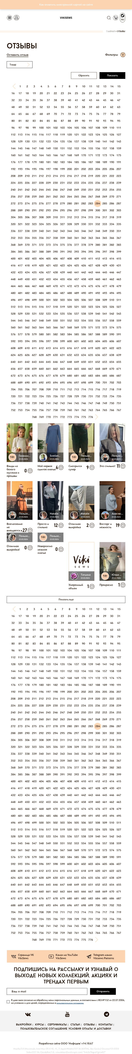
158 (111, 148)
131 (34, 141)
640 (13, 362)
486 (55, 293)
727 (62, 396)
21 (48, 93)
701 (104, 382)
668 (97, 368)
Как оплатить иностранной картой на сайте (66, 4)
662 (55, 368)
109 (104, 127)
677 (48, 375)
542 (111, 313)
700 (97, 382)
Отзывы (89, 1024)
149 (48, 148)
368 (13, 244)
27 (90, 93)
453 (48, 279)
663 (62, 368)
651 (90, 362)
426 (83, 265)
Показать (112, 75)
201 (76, 169)
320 (13, 224)
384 (13, 251)
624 (13, 355)
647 (62, 362)
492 (97, 293)
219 (90, 176)
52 (41, 107)
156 (97, 148)
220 (97, 176)
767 (119, 410)
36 (41, 100)
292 (41, 210)
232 (69, 182)
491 (90, 293)
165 (48, 155)
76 (97, 114)
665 (76, 368)
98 (27, 127)
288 (13, 210)
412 (97, 258)
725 (48, 396)
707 (34, 389)
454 (55, 279)
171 (90, 155)
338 (27, 231)
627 (34, 355)
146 (27, 148)
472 (69, 286)
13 (104, 86)
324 (41, 224)
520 (69, 306)
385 (20, 251)
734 (111, 396)
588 (97, 334)
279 (62, 203)
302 (111, 210)
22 (55, 93)
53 (48, 107)
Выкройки (23, 1024)
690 (27, 382)
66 (27, 114)
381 (104, 244)
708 (41, 389)
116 (41, 134)
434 (27, 272)
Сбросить (83, 75)
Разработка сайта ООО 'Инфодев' (60, 1043)
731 (90, 396)
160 (13, 155)
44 (97, 100)
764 (97, 410)
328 (69, 224)
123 (90, 134)
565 (48, 327)
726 (55, 396)
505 (76, 300)
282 (83, 203)
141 (104, 141)
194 (27, 169)
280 (69, 203)
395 (90, 251)
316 (97, 217)
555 (90, 320)
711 (62, 389)
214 (55, 176)
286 (111, 203)
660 (41, 368)
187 (90, 162)
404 (41, 258)
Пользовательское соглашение (43, 1028)
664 (69, 368)
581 (48, 334)
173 (104, 155)
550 (55, 320)
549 (48, 320)
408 (69, 258)
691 (34, 382)
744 (69, 403)
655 (119, 362)
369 (20, 244)
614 (55, 348)
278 (55, 203)
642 (27, 362)
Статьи (75, 1024)
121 (76, 134)
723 (34, 396)
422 (55, 265)
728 (69, 396)
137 (76, 141)
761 (76, 410)
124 (97, 134)
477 (104, 286)
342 (55, 231)
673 (20, 375)
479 (119, 286)
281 (76, 203)
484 (41, 293)
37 (48, 100)
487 (62, 293)
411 (90, 258)
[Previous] (13, 86)
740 (41, 403)
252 (97, 189)
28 (97, 93)
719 (119, 389)
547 (34, 320)
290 (27, 210)
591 (119, 334)
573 (104, 327)
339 (34, 231)
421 (48, 265)
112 (13, 134)
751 (119, 403)
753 (20, 410)
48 (13, 107)
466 (27, 286)
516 (41, 306)
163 (34, 155)
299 (90, 210)
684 (97, 375)
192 (13, 169)
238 (111, 182)
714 (83, 389)
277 (48, 203)
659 (34, 368)
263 (62, 196)
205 (104, 169)
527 (119, 306)
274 (27, 203)
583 (62, 334)
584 (69, 334)
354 (27, 238)
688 (13, 382)
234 (83, 182)
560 (13, 327)
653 (104, 362)
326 (55, 224)
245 (48, 189)
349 (104, 231)
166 (55, 155)
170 (83, 155)
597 (48, 341)
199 (62, 169)
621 (104, 348)
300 (97, 210)
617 (76, 348)
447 (119, 272)
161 (20, 155)
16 (13, 93)
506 (83, 300)
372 (41, 244)
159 (119, 148)
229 (48, 182)
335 (119, 224)
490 (83, 293)
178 (27, 162)
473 (76, 286)
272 (13, 203)
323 (34, 224)
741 (48, 403)
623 (119, 348)
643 (34, 362)
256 (13, 196)
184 (69, 162)
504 (69, 300)
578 (27, 334)
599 (62, 341)
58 (83, 107)
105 (76, 127)
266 (83, 196)
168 (69, 155)
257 (20, 196)
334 (111, 224)
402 (27, 258)
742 (55, 403)
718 (111, 389)
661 (48, 368)
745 (76, 403)
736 (13, 403)
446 (111, 272)
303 (119, 210)
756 (41, 410)
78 (111, 114)
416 (13, 265)
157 (104, 148)
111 (119, 127)
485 (48, 293)
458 (83, 279)
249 (76, 189)
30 (111, 93)
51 (34, 107)
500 (41, 300)
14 (111, 86)
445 (104, 272)
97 (20, 127)
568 (69, 327)
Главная (110, 31)
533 (48, 313)
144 (13, 148)
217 (76, 176)
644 (41, 362)
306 (27, 217)
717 (104, 389)
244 (41, 189)
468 (41, 286)
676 (41, 375)
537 (76, 313)
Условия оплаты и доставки (90, 1028)
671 (119, 368)
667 (90, 368)
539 (90, 313)
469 (48, 286)
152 (69, 148)
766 (111, 410)
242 (27, 189)
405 (48, 258)
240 (13, 189)
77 (104, 114)
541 (104, 313)
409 (76, 258)
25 (76, 93)
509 (104, 300)
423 (62, 265)
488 (69, 293)
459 (90, 279)
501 (48, 300)
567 (62, 327)
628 (41, 355)
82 (27, 120)
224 (13, 182)
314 (83, 217)
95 (118, 120)
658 (27, 368)
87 (62, 120)
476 (97, 286)
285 (104, 203)
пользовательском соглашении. (70, 1003)
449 (20, 279)
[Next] (97, 417)
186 (83, 162)
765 (104, 410)
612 (41, 348)
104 (69, 127)
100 (41, 127)
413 (104, 258)
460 (97, 279)
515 (34, 306)
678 (55, 375)
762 (83, 410)
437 (48, 272)
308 (41, 217)
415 (119, 258)
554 (83, 320)
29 (104, 93)
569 (76, 327)
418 (27, 265)
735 (119, 396)
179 (34, 162)
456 (69, 279)
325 (48, 224)
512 (13, 306)
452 (41, 279)
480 (13, 293)
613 (48, 348)
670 (111, 368)
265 (76, 196)
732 (97, 396)
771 (55, 417)
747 (90, 403)
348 (97, 231)
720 (13, 396)
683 (90, 375)
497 (20, 300)
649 (76, 362)
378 (83, 244)
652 (97, 362)
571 (90, 327)
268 (97, 196)
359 (62, 238)
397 (104, 251)
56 (69, 107)
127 (119, 134)
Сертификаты (57, 1024)
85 (48, 120)
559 (119, 320)
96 (13, 127)
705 (20, 389)
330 (83, 224)
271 (119, 196)
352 (13, 238)
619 (90, 348)
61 (104, 107)
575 (119, 327)
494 (111, 293)
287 (119, 203)
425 (76, 265)
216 (69, 176)
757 (48, 410)
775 (83, 417)
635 (90, 355)
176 (13, 162)
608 (13, 348)
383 (119, 244)
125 (104, 134)
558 (111, 320)
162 (27, 155)
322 (27, 224)
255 (119, 189)
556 (97, 320)
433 (20, 272)
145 (20, 148)
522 (83, 306)
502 (55, 300)
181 (48, 162)
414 (111, 258)
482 (27, 293)
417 (20, 265)
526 (111, 306)
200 (69, 169)
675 (34, 375)
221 (104, 176)
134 (55, 141)
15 (118, 86)
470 (55, 286)
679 (62, 375)
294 (55, 210)
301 (104, 210)
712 (69, 389)
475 (90, 286)
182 (55, 162)
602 (83, 341)
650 (83, 362)
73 (76, 114)
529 (20, 313)
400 (13, 258)
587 (90, 334)
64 (13, 114)
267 (90, 196)
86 (55, 120)
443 (90, 272)
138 (83, 141)
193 (20, 169)
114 (27, 134)
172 (97, 155)
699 (90, 382)
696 (69, 382)
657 (20, 368)
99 (34, 127)
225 (20, 182)
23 (62, 93)
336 (13, 231)
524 (97, 306)
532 (41, 313)
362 (83, 238)
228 (41, 182)
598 (55, 341)
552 (69, 320)
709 (48, 389)
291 (34, 210)
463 (119, 279)
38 (55, 100)
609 (20, 348)
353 (20, 238)
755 (34, 410)
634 (83, 355)
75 (90, 114)
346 (83, 231)
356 (41, 238)
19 (34, 93)
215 (62, 176)
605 (104, 341)
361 (76, 238)
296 (69, 210)
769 (41, 417)
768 (34, 417)
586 (83, 334)
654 (111, 362)
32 (13, 100)
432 (13, 272)
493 (104, 293)
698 (83, 382)
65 (20, 114)
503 (62, 300)
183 (62, 162)
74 (83, 114)
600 (69, 341)
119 (62, 134)
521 (76, 306)
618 (83, 348)
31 (118, 93)
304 (13, 217)
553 (76, 320)
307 (34, 217)
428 (97, 265)
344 (69, 231)
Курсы (39, 1024)
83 (34, 120)
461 (104, 279)
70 (55, 114)
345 (76, 231)
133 (48, 141)
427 (90, 265)
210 (27, 176)
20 (41, 93)
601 (76, 341)
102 (55, 127)
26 (83, 93)
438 (55, 272)
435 (34, 272)
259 (34, 196)
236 (97, 182)
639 (119, 355)
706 (27, 389)
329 (76, 224)
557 (104, 320)
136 (69, 141)
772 (62, 417)
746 (83, 403)
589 (104, 334)
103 (62, 127)
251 (90, 189)
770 (48, 417)
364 (97, 238)
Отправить (103, 991)
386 (27, 251)
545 (20, 320)
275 (34, 203)
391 (62, 251)
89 (76, 120)
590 (111, 334)
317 (104, 217)
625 (20, 355)
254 (111, 189)
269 (104, 196)
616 (69, 348)
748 (97, 403)
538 (83, 313)
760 (69, 410)
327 (62, 224)
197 (48, 169)
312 (69, 217)
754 (27, 410)
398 (111, 251)
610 (27, 348)
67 (34, 114)
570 (83, 327)
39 (62, 100)
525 (104, 306)
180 (41, 162)
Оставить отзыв (17, 55)
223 (119, 176)
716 (97, 389)
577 (20, 334)
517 (48, 306)
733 (104, 396)
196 (41, 169)
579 (34, 334)
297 (76, 210)
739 (34, 403)
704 (13, 389)
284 (97, 203)
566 (55, 327)
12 (97, 86)
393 (76, 251)
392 (69, 251)
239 (119, 182)
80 (13, 120)
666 (83, 368)
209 (20, 176)
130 (27, 141)
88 (69, 120)
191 (119, 162)
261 (48, 196)
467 (34, 286)
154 (83, 148)
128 (13, 141)
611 (34, 348)
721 (20, 396)
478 (111, 286)
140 (97, 141)
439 (62, 272)
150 (55, 148)
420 (41, 265)
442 (83, 272)
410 (83, 258)
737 (20, 403)
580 (41, 334)
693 (48, 382)
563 (34, 327)
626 (27, 355)
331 (90, 224)
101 (48, 127)
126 (111, 134)
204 (97, 169)
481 (20, 293)
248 (69, 189)
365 (104, 238)
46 (111, 100)
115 (34, 134)
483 (34, 293)
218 (83, 176)
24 (69, 93)
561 (20, 327)
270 (111, 196)
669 (104, 368)
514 (27, 306)
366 (111, 238)
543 (119, 313)
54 (55, 107)
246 (55, 189)
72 (69, 114)
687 (119, 375)
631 (62, 355)
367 (119, 238)
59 (90, 107)
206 (111, 169)
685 (104, 375)
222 (111, 176)
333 (104, 224)
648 (69, 362)
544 (13, 320)
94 (111, 120)
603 (90, 341)
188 (97, 162)
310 (55, 217)
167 (62, 155)
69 (48, 114)
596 (41, 341)
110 (111, 127)
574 (111, 327)
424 (69, 265)
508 (97, 300)
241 (20, 189)
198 (55, 169)
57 (76, 107)
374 (55, 244)
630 (55, 355)
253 (104, 189)
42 (83, 100)
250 (83, 189)
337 (20, 231)
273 (20, 203)
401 (20, 258)
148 (41, 148)
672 (13, 375)
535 (62, 313)
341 (48, 231)
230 (55, 182)
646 (55, 362)
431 (119, 265)
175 (119, 155)
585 (76, 334)
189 (104, 162)
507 (90, 300)
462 (111, 279)
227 (34, 182)
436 (41, 272)
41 (76, 100)
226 (27, 182)
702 (111, 382)
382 (111, 244)
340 (41, 231)
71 (62, 114)
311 (62, 217)
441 (76, 272)
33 (20, 100)
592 (13, 341)
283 (90, 203)
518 (55, 306)
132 (41, 141)
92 (97, 120)
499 (34, 300)
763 (90, 410)
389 (48, 251)
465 (20, 286)
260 (41, 196)
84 (41, 120)
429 (104, 265)
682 (83, 375)
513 (20, 306)
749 (104, 403)
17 (20, 93)
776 (90, 417)
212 (41, 176)
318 (111, 217)
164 (41, 155)
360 (69, 238)
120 (69, 134)
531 (34, 313)
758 (55, 410)
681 (76, 375)
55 (62, 107)
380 (97, 244)
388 (41, 251)
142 (111, 141)
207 (119, 169)
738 (27, 403)
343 (62, 231)
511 (119, 300)
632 (69, 355)
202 (83, 169)
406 (55, 258)
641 (20, 362)
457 (76, 279)
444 (97, 272)
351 (119, 231)
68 (41, 114)
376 (69, 244)
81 (20, 120)
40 (69, 100)
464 (13, 286)
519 (62, 306)
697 (76, 382)
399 (119, 251)
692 (41, 382)
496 (13, 300)
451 (34, 279)
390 (55, 251)
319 (119, 217)
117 (48, 134)
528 (13, 313)
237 (104, 182)
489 (76, 293)
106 (83, 127)
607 (119, 341)
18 (27, 93)
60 (97, 107)
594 (27, 341)
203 (90, 169)
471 (62, 286)
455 (62, 279)
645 (48, 362)
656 (13, 368)
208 (13, 176)
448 (13, 279)
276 (41, 203)
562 (27, 327)
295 (62, 210)
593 (20, 341)
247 (62, 189)
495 (119, 293)
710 (55, 389)
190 (111, 162)
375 (62, 244)
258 (27, 196)
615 (62, 348)
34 (27, 100)
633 (76, 355)
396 (97, 251)
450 (27, 279)
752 (13, 410)
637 (104, 355)
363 (90, 238)
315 (90, 217)
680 (69, 375)
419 (34, 265)
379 (90, 244)
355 (34, 238)
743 (62, 403)
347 (90, 231)
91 (90, 120)
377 (76, 244)
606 (111, 341)
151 (62, 148)
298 (83, 210)
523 (90, 306)
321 (20, 224)
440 (69, 272)
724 (41, 396)
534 (55, 313)
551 (62, 320)
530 (27, 313)
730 (83, 396)
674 (27, 375)
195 (34, 169)
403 (34, 258)
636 (97, 355)
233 (76, 182)
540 (97, 313)
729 (76, 396)
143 (119, 141)
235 (90, 182)
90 (83, 120)
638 (111, 355)
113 (20, 134)
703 (119, 382)
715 (90, 389)
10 (83, 86)
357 (48, 238)
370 (27, 244)
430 (111, 265)
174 (111, 155)
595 (34, 341)
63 (118, 107)
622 (111, 348)
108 (97, 127)
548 (41, 320)
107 (90, 127)
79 (118, 114)
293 (48, 210)
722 (27, 396)
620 (97, 348)
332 (97, 224)
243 (34, 189)
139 (90, 141)
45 (104, 100)
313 (76, 217)
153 (76, 148)
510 (111, 300)
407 (62, 258)
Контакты (105, 1024)
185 (76, 162)
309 (48, 217)
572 (97, 327)
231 (62, 182)
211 (34, 176)
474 (83, 286)
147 (34, 148)
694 (55, 382)
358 (55, 238)
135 (62, 141)
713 (76, 389)
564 (41, 327)
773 (69, 417)
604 (97, 341)
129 (20, 141)
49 (20, 107)
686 (111, 375)
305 (20, 217)
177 (20, 162)
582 (55, 334)
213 (48, 176)
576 (13, 334)
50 (27, 107)
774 (76, 417)
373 (48, 244)
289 (20, 210)
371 (34, 244)
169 (76, 155)
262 (55, 196)
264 (69, 196)
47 (118, 100)
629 (48, 355)
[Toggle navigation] (9, 17)
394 (83, 251)
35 (34, 100)
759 (62, 410)
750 (111, 403)
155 (90, 148)
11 (90, 86)
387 (34, 251)
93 (104, 120)
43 (90, 100)
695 (62, 382)
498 (27, 300)
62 (111, 107)
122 (83, 134)
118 (55, 134)
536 (69, 313)
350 (111, 231)
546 (27, 320)
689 (20, 382)
